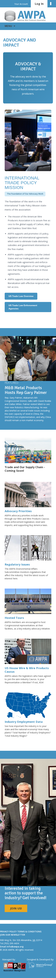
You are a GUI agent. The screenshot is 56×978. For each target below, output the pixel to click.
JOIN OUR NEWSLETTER (12, 934)
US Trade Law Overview (21, 296)
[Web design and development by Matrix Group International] (41, 964)
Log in (39, 4)
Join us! (16, 908)
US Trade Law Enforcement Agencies (23, 307)
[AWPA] (28, 16)
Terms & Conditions (29, 931)
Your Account (21, 3)
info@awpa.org (15, 946)
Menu (8, 26)
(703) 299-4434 (11, 943)
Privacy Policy (8, 931)
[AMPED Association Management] (15, 967)
